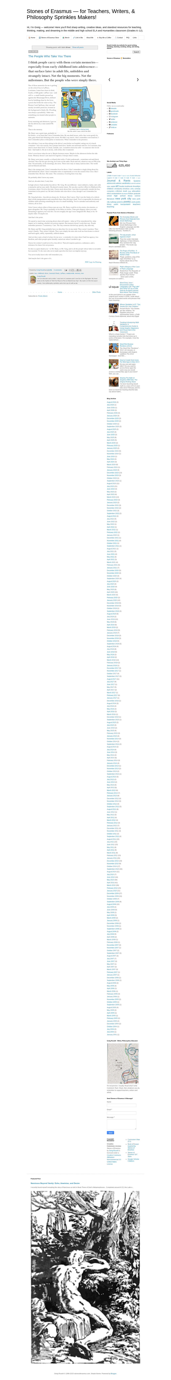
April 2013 (110, 788)
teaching (110, 207)
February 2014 (112, 760)
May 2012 (110, 815)
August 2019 (111, 614)
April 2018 (110, 657)
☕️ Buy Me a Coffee (104, 38)
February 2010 (112, 888)
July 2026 (110, 405)
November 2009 (113, 896)
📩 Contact (119, 38)
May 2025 (110, 437)
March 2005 (111, 1016)
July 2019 (110, 617)
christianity (118, 189)
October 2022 (112, 511)
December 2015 (113, 717)
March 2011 (111, 853)
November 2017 (113, 671)
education (136, 191)
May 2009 (110, 912)
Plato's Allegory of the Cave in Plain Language (130, 268)
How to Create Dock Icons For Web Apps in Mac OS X (129, 361)
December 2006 (113, 978)
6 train (118, 175)
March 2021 (111, 562)
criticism (118, 191)
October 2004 (112, 1026)
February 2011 (112, 855)
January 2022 (112, 535)
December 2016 (113, 701)
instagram (114, 117)
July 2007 (110, 959)
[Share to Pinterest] (80, 270)
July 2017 (110, 682)
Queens (137, 181)
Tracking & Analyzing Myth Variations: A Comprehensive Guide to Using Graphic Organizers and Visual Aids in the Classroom (129, 327)
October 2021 (112, 543)
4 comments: (58, 270)
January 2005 (112, 1021)
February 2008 (112, 942)
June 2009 (111, 910)
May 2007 (110, 964)
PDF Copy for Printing (93, 262)
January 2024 (112, 470)
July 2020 (110, 584)
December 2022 (113, 505)
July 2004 (110, 1029)
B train (115, 178)
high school (119, 196)
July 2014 (110, 750)
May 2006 (110, 986)
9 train (127, 175)
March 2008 (111, 940)
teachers (136, 204)
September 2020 (113, 579)
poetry (127, 201)
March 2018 (111, 660)
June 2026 (111, 408)
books (121, 186)
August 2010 (111, 872)
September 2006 (113, 980)
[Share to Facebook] (77, 270)
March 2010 (111, 885)
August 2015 (111, 722)
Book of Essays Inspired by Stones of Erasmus (133, 1147)
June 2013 (111, 782)
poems (120, 202)
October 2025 (112, 424)
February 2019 (112, 630)
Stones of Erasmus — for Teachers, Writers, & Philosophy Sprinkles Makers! (81, 14)
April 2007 (110, 967)
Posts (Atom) (42, 296)
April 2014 (110, 758)
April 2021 (110, 559)
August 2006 (111, 983)
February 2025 (112, 446)
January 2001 (112, 1035)
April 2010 (110, 883)
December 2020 (113, 570)
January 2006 (112, 997)
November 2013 (113, 768)
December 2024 (113, 451)
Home (60, 292)
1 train (109, 176)
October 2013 (112, 771)
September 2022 (113, 513)
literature (110, 199)
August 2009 (111, 904)
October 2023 (112, 478)
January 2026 (112, 416)
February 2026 (112, 413)
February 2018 (112, 663)
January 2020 (112, 600)
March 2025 (111, 443)
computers (110, 191)
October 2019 (112, 608)
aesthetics (126, 183)
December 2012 (113, 798)
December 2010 (113, 861)
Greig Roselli (113, 1151)
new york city (123, 198)
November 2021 (113, 541)
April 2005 (110, 1013)
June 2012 (111, 812)
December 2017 (113, 668)
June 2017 (111, 684)
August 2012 (111, 809)
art (117, 186)
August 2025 (111, 429)
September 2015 (113, 720)
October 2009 (112, 899)
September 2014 (113, 744)
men (82, 273)
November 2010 (113, 864)
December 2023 (113, 473)
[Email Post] (65, 270)
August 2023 (111, 483)
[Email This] (70, 270)
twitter (113, 119)
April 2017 (110, 690)
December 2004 (113, 1024)
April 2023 (110, 494)
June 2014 (111, 752)
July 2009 (110, 907)
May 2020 (110, 589)
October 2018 (112, 641)
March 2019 (111, 627)
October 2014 (112, 741)
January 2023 (112, 502)
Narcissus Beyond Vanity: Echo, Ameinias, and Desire (55, 1183)
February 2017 (112, 695)
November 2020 (113, 573)
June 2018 (111, 652)
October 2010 (112, 866)
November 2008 (113, 926)
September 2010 (113, 869)
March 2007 (111, 969)
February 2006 (112, 994)
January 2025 (112, 448)
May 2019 (110, 622)
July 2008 (110, 934)
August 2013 (111, 777)
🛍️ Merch (66, 38)
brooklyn (136, 186)
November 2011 (112, 831)
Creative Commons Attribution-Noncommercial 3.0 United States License (114, 1159)
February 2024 (112, 467)
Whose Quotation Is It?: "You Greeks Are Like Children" (130, 305)
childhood (41, 273)
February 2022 (112, 532)
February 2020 (112, 598)
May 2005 (110, 1010)
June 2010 (111, 877)
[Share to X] (75, 270)
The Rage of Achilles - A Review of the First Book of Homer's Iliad (129, 253)
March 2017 (111, 693)
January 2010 (112, 891)
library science (134, 196)
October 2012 (112, 804)
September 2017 (113, 676)
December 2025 (113, 418)
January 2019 (112, 633)
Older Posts (96, 292)
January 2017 (112, 698)
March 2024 (111, 465)
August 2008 (111, 931)
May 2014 (110, 755)
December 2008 (113, 923)
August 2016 (111, 703)
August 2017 (111, 679)
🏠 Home (31, 38)
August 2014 (111, 747)
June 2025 (111, 435)
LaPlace (62, 273)
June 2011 (110, 844)
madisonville (70, 273)
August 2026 (111, 402)
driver (46, 273)
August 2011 (111, 839)
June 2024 (111, 456)
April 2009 (110, 915)
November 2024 (113, 454)
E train (132, 178)
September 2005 (113, 1005)
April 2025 (110, 440)
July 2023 (110, 486)
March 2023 (111, 497)
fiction (130, 193)
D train (126, 178)
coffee (132, 189)
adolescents (111, 183)
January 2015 (112, 736)
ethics (109, 193)
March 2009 (111, 918)
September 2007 (113, 953)
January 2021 (112, 568)
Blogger (113, 1374)
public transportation (122, 204)
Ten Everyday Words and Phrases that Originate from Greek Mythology (130, 219)
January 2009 (112, 921)
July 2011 (110, 842)
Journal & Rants (54, 273)
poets (133, 202)
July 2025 (110, 432)
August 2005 (111, 1007)
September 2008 (113, 929)
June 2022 (111, 522)
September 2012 (113, 807)
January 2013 (112, 796)
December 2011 (112, 828)
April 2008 (110, 937)
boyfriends (129, 186)
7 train (123, 175)
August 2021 (111, 549)
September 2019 (113, 611)
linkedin (113, 108)
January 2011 (112, 858)
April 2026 (110, 410)
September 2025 (113, 426)
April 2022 (110, 527)
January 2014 (112, 763)
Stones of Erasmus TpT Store (132, 1154)
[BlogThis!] (72, 270)
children (110, 189)
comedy (137, 189)
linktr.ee (113, 127)
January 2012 (112, 826)
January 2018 (112, 665)
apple (113, 186)
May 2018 (110, 655)
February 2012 (112, 823)
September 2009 (113, 902)
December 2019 (113, 603)
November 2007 (113, 948)
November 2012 (113, 801)
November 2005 (113, 999)
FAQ (127, 38)
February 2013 (112, 793)
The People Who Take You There (49, 56)
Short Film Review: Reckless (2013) (126, 345)
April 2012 (110, 817)
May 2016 (110, 709)
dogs (129, 191)
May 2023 (110, 492)
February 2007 (112, 972)
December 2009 (113, 893)
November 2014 (113, 739)
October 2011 (112, 834)
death (125, 191)
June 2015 (111, 728)
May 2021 (110, 557)
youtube (114, 125)
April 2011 (110, 850)
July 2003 (110, 1032)
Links (135, 38)
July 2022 (110, 519)
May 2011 (110, 847)
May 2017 (110, 687)
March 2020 (111, 595)
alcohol (133, 183)
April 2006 (110, 988)
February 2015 (112, 733)
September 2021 (113, 546)
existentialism (116, 193)
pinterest (114, 122)
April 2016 (110, 711)
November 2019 (113, 606)
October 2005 (112, 1002)
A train (132, 175)
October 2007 (112, 950)
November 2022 (113, 508)
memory (77, 273)
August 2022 (111, 516)
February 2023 (112, 500)
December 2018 (113, 635)
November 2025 (113, 421)
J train (138, 178)
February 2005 (112, 1018)
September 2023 (113, 481)
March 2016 (111, 714)
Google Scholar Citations (133, 1160)
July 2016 (110, 706)
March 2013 (111, 790)
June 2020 (111, 587)
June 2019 (111, 619)
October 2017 (112, 674)
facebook (114, 114)
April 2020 (110, 592)
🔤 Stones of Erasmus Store (49, 38)
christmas (126, 189)
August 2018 (111, 646)
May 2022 (110, 524)
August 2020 (111, 581)
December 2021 (113, 538)
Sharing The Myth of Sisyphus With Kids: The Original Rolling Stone (128, 380)
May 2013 (110, 785)
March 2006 (111, 991)
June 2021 (111, 554)
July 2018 (110, 649)
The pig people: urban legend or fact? (128, 236)
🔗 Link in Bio (78, 38)
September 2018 (113, 644)
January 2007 (112, 975)
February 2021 (112, 565)
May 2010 (110, 880)
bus (35, 273)
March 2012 (111, 820)
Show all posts (77, 47)
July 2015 (110, 725)
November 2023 (113, 475)
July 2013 (110, 779)
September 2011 (113, 836)
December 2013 (113, 766)
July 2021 (110, 551)
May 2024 (110, 459)
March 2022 (111, 530)
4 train (114, 175)
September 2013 (113, 774)
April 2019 (110, 625)
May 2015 (110, 731)
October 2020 (112, 576)
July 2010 (110, 874)
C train (120, 178)
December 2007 (113, 945)
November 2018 (113, 638)
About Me (89, 38)
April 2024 (110, 462)
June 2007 (111, 961)
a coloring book (84, 129)
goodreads (115, 111)
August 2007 (111, 956)
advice (119, 183)
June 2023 (111, 489)
